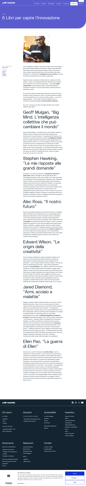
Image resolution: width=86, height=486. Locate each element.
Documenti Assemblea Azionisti (10, 459)
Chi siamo (7, 412)
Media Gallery (27, 461)
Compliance (5, 463)
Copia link (4, 75)
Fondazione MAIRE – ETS (9, 429)
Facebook (4, 74)
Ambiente (46, 418)
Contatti (5, 423)
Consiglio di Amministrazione (10, 451)
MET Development (7, 431)
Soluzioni (27, 412)
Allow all (75, 473)
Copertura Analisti (69, 433)
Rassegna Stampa (27, 451)
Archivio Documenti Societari (9, 461)
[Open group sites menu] (81, 1)
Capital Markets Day (70, 424)
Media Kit (26, 459)
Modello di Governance (8, 449)
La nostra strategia (48, 416)
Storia (4, 421)
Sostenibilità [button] (51, 3)
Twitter (3, 72)
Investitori (69, 412)
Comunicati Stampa (70, 420)
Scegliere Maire (48, 449)
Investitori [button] (58, 3)
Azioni (66, 431)
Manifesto (5, 419)
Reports (46, 428)
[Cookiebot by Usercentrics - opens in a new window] (9, 483)
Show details (21, 483)
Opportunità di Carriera (50, 451)
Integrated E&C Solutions (30, 421)
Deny (75, 482)
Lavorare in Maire (48, 446)
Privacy (4, 465)
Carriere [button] (81, 3)
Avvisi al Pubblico (69, 435)
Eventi (66, 429)
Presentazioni (68, 422)
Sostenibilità (50, 412)
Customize (74, 477)
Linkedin (4, 71)
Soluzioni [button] (44, 3)
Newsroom (28, 443)
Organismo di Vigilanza (8, 456)
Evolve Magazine (27, 453)
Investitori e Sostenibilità (71, 427)
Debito (66, 418)
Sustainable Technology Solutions (32, 419)
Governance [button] (66, 3)
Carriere (48, 443)
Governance (47, 422)
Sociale (46, 420)
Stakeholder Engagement (50, 426)
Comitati (5, 453)
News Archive (26, 449)
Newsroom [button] (74, 3)
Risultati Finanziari (69, 416)
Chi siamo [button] (36, 3)
